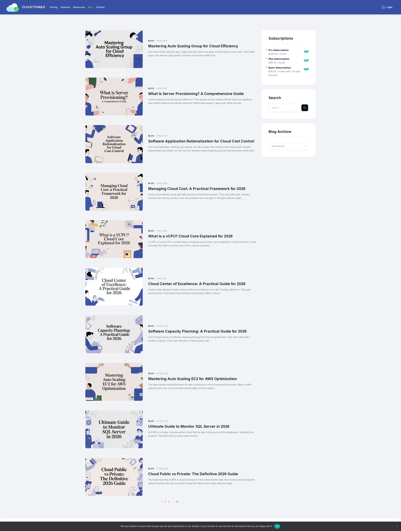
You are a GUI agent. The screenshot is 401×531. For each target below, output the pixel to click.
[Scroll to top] (396, 522)
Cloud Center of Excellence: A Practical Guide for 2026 (196, 284)
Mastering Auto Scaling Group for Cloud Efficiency (193, 46)
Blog (151, 40)
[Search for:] (288, 107)
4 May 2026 (161, 136)
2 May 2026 (161, 231)
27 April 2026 (162, 468)
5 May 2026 (161, 88)
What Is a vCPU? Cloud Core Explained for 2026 (190, 236)
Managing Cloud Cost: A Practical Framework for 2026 (196, 189)
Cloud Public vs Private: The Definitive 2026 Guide (193, 474)
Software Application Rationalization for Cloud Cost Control (201, 141)
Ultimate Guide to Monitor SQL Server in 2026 (188, 426)
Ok (277, 526)
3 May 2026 (161, 183)
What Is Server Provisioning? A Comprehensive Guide (196, 94)
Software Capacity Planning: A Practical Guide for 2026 (197, 331)
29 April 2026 (162, 373)
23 (177, 501)
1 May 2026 (161, 278)
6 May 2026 (161, 40)
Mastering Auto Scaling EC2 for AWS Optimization (192, 379)
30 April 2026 (162, 326)
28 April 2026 (162, 421)
